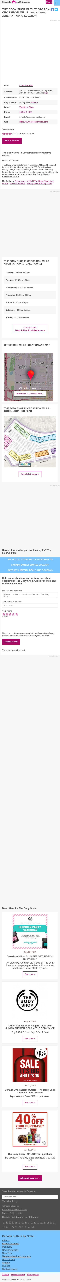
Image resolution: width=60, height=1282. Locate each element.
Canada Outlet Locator (12, 1213)
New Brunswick (10, 1250)
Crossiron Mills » (30, 328)
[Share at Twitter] (56, 9)
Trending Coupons (10, 1206)
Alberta (34, 102)
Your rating (7, 611)
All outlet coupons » (30, 1178)
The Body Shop (26, 107)
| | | (56, 2)
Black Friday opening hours (14, 1209)
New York (7, 1253)
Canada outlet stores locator (30, 565)
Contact (5, 1275)
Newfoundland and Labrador (16, 1256)
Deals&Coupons (17, 183)
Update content (18, 1275)
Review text (12, 590)
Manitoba (7, 1246)
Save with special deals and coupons (30, 570)
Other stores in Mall (24, 181)
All (32, 1226)
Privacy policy (33, 1275)
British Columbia (10, 1243)
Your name (11, 601)
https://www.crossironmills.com (33, 122)
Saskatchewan (9, 1269)
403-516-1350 (25, 112)
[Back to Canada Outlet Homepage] (16, 3)
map (45, 93)
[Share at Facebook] (52, 9)
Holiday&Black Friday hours (39, 183)
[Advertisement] (30, 51)
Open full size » (30, 474)
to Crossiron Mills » (30, 394)
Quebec (6, 1266)
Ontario (6, 1262)
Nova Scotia (8, 1259)
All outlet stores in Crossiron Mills (30, 559)
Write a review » (11, 141)
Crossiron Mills (26, 85)
